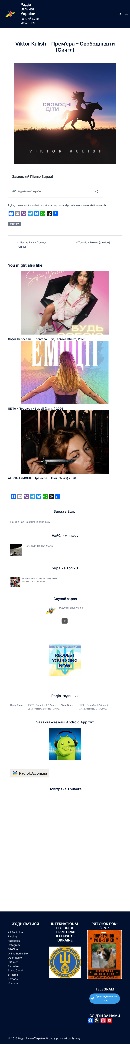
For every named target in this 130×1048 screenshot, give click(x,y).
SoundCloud (15, 970)
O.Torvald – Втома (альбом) (93, 242)
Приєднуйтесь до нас (106, 998)
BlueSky (12, 936)
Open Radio (15, 957)
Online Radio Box (18, 953)
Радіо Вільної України (28, 9)
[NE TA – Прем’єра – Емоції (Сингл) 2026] (65, 372)
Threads (13, 979)
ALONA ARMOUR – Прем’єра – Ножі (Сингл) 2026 (42, 478)
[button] (120, 13)
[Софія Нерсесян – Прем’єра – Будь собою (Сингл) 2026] (65, 302)
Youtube (13, 983)
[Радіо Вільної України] (10, 14)
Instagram (14, 945)
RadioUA (13, 961)
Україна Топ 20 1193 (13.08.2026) (40, 578)
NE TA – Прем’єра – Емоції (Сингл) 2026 (35, 408)
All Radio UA (15, 932)
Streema (13, 974)
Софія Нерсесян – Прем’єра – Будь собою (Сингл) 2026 (46, 339)
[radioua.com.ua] (29, 773)
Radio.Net (14, 966)
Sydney (76, 1038)
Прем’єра (14, 224)
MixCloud (13, 949)
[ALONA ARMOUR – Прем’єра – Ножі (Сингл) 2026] (65, 441)
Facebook (14, 940)
